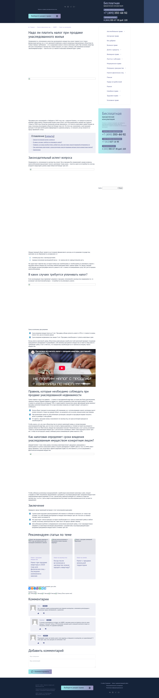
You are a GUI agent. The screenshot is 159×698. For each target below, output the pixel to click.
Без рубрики (111, 41)
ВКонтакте (65, 6)
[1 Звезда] (31, 593)
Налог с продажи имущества (36, 558)
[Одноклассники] (32, 588)
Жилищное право (113, 54)
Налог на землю (82, 557)
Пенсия (109, 77)
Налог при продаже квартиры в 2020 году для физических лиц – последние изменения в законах (39, 569)
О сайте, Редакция (105, 683)
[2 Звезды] (38, 593)
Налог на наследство (60, 557)
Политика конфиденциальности (114, 687)
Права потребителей (114, 82)
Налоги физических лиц (115, 73)
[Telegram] (45, 588)
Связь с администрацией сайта (120, 683)
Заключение (37, 150)
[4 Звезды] (52, 593)
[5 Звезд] (58, 593)
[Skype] (42, 588)
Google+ (74, 6)
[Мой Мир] (35, 588)
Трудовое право (112, 96)
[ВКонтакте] (29, 588)
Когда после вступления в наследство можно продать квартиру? (62, 564)
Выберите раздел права (41, 16)
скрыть (49, 136)
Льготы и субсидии (113, 59)
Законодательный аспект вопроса (44, 140)
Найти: (100, 188)
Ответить (45, 605)
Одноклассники (68, 6)
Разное (109, 86)
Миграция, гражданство (115, 68)
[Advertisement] (62, 64)
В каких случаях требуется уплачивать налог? (47, 142)
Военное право (112, 45)
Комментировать (42, 671)
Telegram (71, 6)
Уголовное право (113, 100)
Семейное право (112, 91)
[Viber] (37, 588)
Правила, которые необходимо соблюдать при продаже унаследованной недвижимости (61, 145)
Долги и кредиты (113, 50)
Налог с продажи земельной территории (84, 563)
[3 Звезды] (45, 593)
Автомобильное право (115, 31)
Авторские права (113, 36)
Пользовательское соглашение (114, 685)
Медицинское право (114, 63)
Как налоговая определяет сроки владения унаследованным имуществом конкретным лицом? (63, 147)
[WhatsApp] (40, 588)
